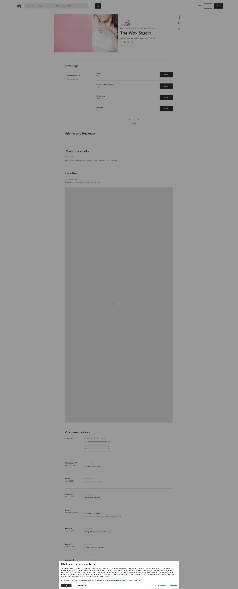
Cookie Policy (173, 585)
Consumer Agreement (113, 580)
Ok (66, 585)
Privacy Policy (138, 580)
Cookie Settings (82, 585)
